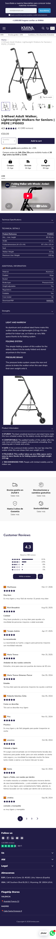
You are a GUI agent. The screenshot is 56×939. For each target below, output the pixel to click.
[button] (40, 576)
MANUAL (50, 300)
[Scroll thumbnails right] (52, 106)
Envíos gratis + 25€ (11, 35)
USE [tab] (3, 176)
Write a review (25, 576)
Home (4, 40)
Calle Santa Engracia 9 (13, 911)
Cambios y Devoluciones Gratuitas (36, 35)
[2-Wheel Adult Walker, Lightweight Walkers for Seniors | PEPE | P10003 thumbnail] (5, 106)
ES (52, 28)
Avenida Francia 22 (11, 901)
